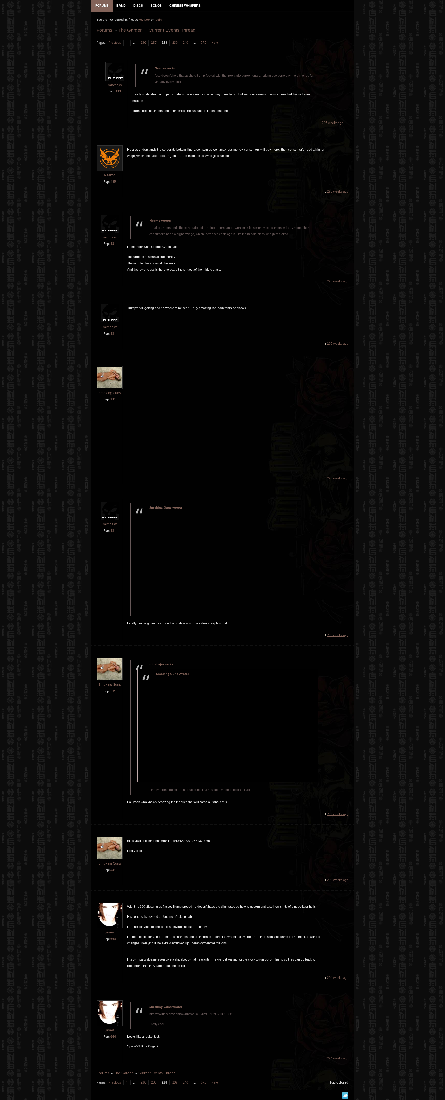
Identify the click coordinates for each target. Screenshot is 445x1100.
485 (113, 182)
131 (118, 91)
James (109, 932)
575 (203, 42)
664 (113, 939)
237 (154, 42)
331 (113, 399)
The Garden (130, 30)
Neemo (109, 175)
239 (175, 42)
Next (214, 42)
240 (185, 42)
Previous (115, 42)
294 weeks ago (337, 880)
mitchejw (115, 85)
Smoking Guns (110, 393)
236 (143, 42)
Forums (104, 30)
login (158, 19)
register (144, 19)
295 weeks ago (332, 122)
